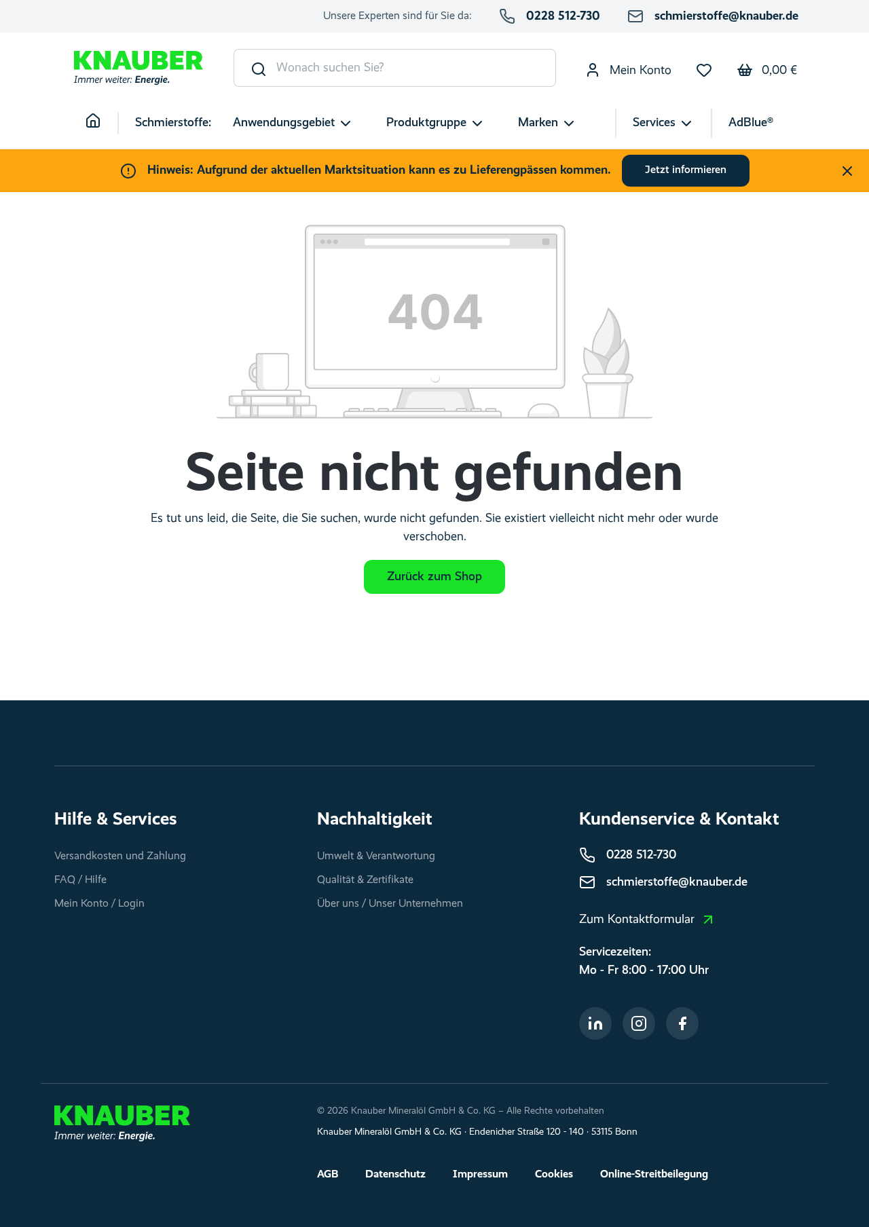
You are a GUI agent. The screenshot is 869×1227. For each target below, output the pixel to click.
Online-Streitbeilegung (654, 1174)
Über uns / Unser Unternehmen (390, 904)
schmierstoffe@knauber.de (726, 16)
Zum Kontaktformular (637, 919)
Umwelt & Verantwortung (376, 856)
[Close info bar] (847, 171)
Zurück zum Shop (434, 577)
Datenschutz (395, 1174)
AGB (327, 1174)
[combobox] (416, 68)
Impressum (480, 1174)
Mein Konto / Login (99, 904)
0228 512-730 (563, 16)
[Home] (102, 123)
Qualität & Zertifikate (365, 880)
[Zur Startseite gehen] (138, 68)
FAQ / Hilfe (80, 880)
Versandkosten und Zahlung (120, 856)
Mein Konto (638, 70)
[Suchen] (256, 68)
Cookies (554, 1174)
